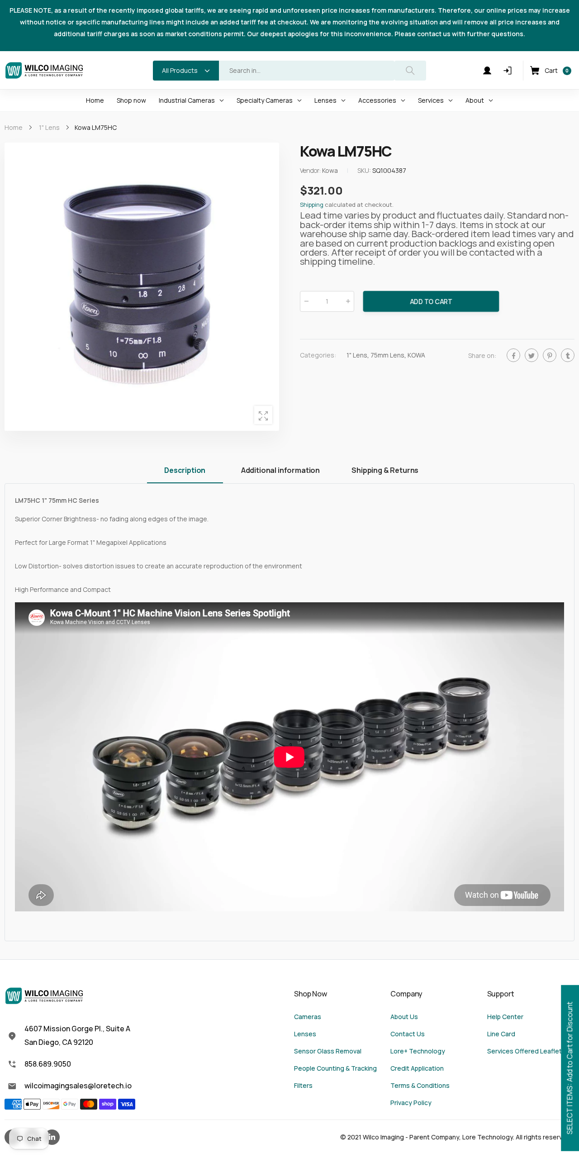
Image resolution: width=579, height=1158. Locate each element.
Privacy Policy (411, 1102)
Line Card (501, 1033)
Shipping (311, 205)
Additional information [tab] (280, 470)
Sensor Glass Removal (327, 1051)
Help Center (505, 1016)
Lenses (305, 1033)
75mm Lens (387, 355)
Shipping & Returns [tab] (384, 470)
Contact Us (407, 1033)
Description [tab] (184, 470)
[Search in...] (410, 71)
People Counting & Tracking (335, 1068)
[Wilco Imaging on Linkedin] (52, 1137)
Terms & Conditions (420, 1085)
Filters (303, 1085)
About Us (404, 1016)
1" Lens (356, 355)
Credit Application (417, 1068)
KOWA (416, 355)
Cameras (307, 1016)
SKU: (364, 171)
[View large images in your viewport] (263, 415)
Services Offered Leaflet (524, 1051)
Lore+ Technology (417, 1051)
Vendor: (311, 171)
